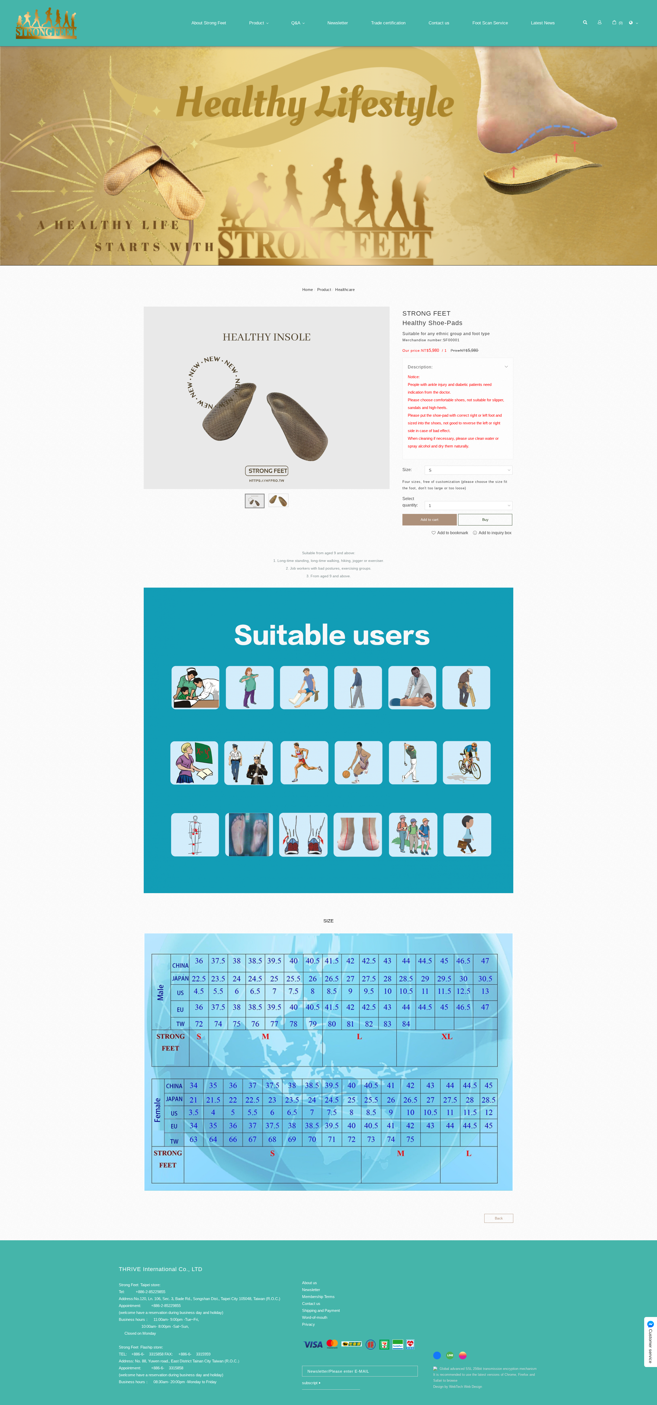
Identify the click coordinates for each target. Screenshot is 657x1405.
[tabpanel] (328, 156)
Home (307, 289)
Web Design (473, 1387)
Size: (407, 469)
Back (499, 1218)
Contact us (439, 23)
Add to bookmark (452, 533)
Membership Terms (318, 1296)
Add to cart (429, 520)
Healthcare (345, 289)
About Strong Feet (208, 23)
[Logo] (46, 24)
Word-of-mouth (314, 1317)
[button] (585, 23)
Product (256, 23)
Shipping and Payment (321, 1310)
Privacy (308, 1324)
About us (309, 1283)
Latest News (543, 23)
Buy (485, 520)
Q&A (295, 23)
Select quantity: (410, 501)
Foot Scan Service (490, 23)
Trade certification (388, 23)
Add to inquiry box (494, 533)
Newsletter (337, 23)
